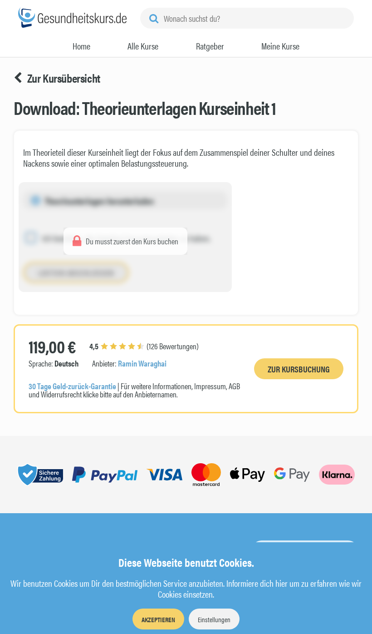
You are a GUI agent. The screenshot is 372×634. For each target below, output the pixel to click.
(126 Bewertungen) (144, 346)
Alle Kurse (142, 46)
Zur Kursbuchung (299, 369)
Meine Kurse (280, 46)
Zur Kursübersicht (63, 78)
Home (81, 46)
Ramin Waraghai (142, 363)
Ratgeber (210, 46)
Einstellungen (214, 619)
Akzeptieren (158, 619)
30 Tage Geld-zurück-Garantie (72, 385)
